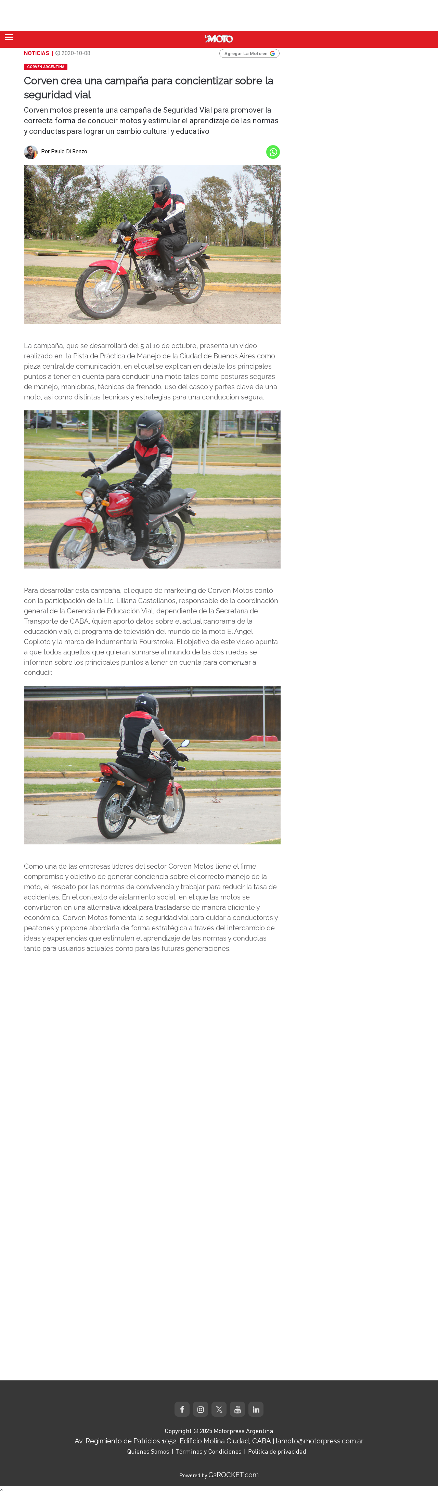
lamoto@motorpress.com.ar (319, 1441)
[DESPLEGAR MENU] (9, 37)
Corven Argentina (45, 67)
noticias (36, 53)
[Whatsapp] (273, 152)
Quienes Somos (148, 1451)
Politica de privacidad (277, 1451)
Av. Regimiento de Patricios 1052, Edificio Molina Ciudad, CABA (173, 1441)
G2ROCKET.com (233, 1475)
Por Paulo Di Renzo (64, 151)
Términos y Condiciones (209, 1451)
